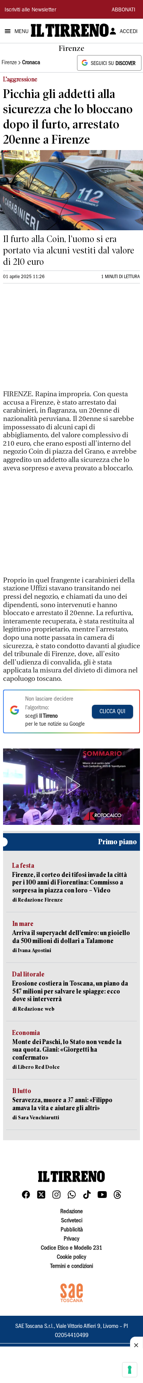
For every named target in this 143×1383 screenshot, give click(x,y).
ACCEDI (129, 32)
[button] (72, 785)
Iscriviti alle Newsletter (30, 10)
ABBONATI (123, 10)
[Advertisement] (60, 340)
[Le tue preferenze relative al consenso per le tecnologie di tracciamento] (129, 1369)
